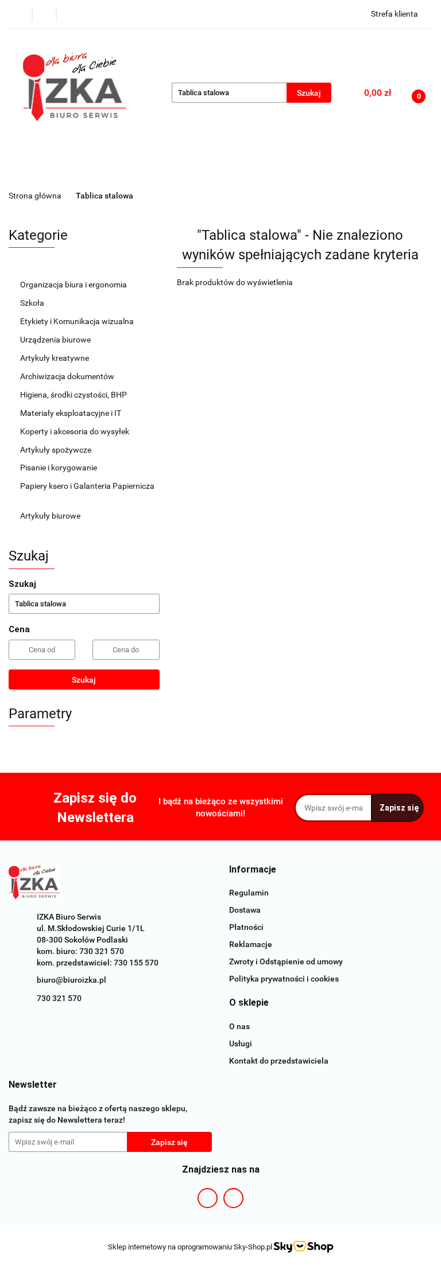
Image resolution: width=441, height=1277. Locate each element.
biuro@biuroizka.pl (71, 979)
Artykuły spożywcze (56, 449)
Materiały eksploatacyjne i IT (71, 413)
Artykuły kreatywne (55, 358)
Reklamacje (250, 944)
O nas (239, 1026)
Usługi (240, 1043)
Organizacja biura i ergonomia (74, 284)
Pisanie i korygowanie (59, 467)
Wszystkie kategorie (61, 171)
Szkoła (33, 302)
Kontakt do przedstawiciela (278, 1060)
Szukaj (84, 679)
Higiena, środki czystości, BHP (74, 394)
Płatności (246, 927)
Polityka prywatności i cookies (284, 978)
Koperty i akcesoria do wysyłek (75, 431)
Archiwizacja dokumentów (68, 376)
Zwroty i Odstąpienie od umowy (286, 961)
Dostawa (245, 909)
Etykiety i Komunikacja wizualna (78, 321)
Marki (136, 171)
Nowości (188, 171)
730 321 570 (59, 998)
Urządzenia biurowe (56, 339)
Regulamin (249, 892)
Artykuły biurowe (51, 515)
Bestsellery (246, 171)
